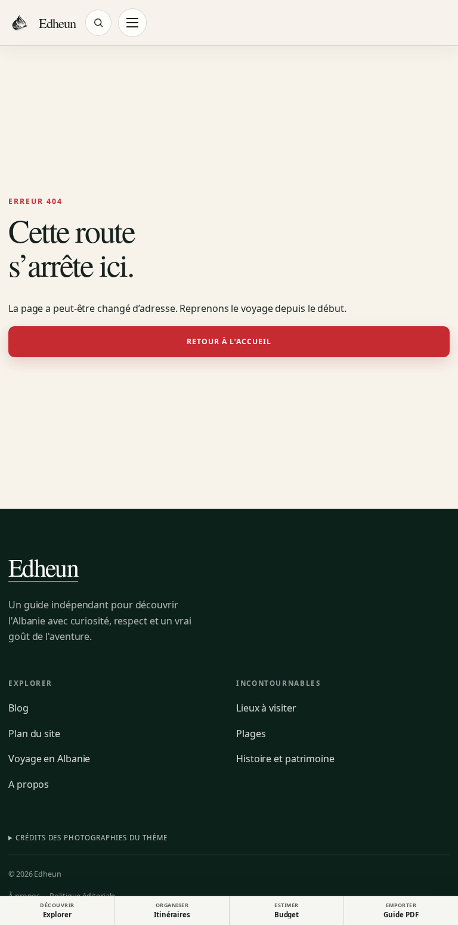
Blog (18, 707)
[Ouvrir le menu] (132, 22)
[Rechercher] (98, 23)
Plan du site (34, 733)
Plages (250, 733)
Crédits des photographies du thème (91, 837)
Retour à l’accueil (229, 341)
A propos (28, 784)
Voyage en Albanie (49, 758)
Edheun (43, 567)
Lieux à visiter (266, 707)
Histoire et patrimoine (285, 758)
